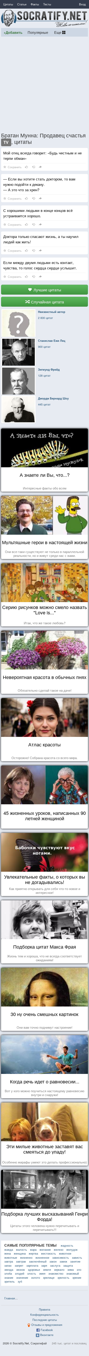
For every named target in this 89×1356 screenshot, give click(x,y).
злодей (19, 1273)
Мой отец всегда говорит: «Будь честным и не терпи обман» (42, 155)
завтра (8, 1261)
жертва (33, 1253)
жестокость (48, 1253)
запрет (19, 1265)
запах (8, 1265)
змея (42, 1273)
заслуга (55, 1265)
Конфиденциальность (44, 1315)
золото (35, 1277)
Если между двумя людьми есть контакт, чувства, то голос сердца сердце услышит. (40, 265)
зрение (76, 1277)
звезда (8, 1269)
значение (22, 1277)
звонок (20, 1269)
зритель (9, 1281)
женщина (20, 1253)
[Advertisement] (44, 84)
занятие (75, 1261)
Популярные (38, 32)
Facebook (47, 1330)
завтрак (21, 1261)
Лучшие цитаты (46, 289)
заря (44, 1265)
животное (65, 1253)
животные (10, 1257)
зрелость (63, 1277)
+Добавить (13, 32)
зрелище (48, 1277)
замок (63, 1261)
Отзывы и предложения (46, 1325)
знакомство (55, 1273)
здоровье (34, 1269)
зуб (20, 1281)
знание (8, 1277)
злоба (8, 1273)
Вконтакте (46, 1335)
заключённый (37, 1261)
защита (68, 1265)
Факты (35, 4)
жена (7, 1253)
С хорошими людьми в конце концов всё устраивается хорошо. (38, 213)
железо (58, 1249)
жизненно (26, 1257)
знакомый (72, 1273)
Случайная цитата (47, 301)
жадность (67, 1245)
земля (47, 1269)
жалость (21, 1249)
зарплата (32, 1265)
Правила (44, 1309)
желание (45, 1249)
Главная (9, 1298)
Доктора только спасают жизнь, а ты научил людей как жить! (40, 239)
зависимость (60, 1257)
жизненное (42, 1257)
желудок (72, 1249)
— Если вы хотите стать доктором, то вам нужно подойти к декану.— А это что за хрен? (39, 184)
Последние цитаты (44, 1320)
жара (33, 1249)
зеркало (59, 1269)
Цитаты (8, 4)
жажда (8, 1249)
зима (70, 1269)
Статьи (21, 4)
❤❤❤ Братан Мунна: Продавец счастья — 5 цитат (53, 1298)
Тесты (47, 4)
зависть (77, 1257)
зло (79, 1269)
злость (31, 1273)
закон (53, 1261)
